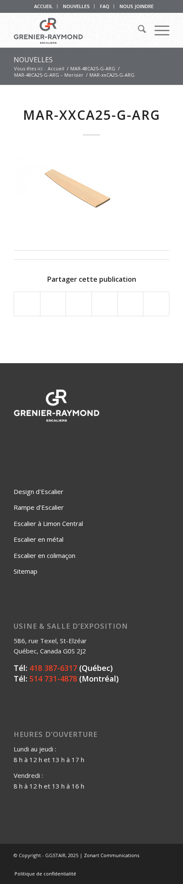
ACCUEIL (43, 6)
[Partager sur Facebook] (27, 304)
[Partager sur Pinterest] (104, 304)
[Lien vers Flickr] (137, 864)
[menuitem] (43, 6)
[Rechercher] (137, 30)
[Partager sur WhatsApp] (79, 304)
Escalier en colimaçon (44, 555)
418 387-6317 (53, 668)
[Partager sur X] (53, 304)
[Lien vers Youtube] (150, 864)
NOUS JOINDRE (137, 6)
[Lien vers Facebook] (124, 864)
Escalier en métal (38, 539)
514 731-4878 (53, 678)
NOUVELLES (76, 6)
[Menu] (157, 30)
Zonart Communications (111, 855)
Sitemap (25, 571)
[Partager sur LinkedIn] (130, 304)
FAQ (104, 6)
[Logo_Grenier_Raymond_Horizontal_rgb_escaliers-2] (76, 30)
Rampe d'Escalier (39, 507)
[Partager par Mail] (156, 304)
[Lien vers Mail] (163, 864)
